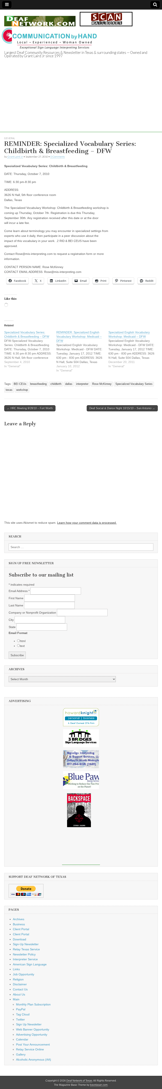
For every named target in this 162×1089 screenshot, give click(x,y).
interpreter (82, 384)
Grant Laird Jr (15, 156)
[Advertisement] (81, 102)
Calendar (22, 1039)
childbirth (55, 384)
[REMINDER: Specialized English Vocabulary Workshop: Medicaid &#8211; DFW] (82, 351)
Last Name (16, 605)
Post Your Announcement (33, 1044)
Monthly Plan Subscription (33, 1004)
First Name (16, 598)
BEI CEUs (20, 384)
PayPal (20, 1009)
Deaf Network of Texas (79, 1080)
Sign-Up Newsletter (26, 944)
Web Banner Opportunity (32, 1029)
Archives (18, 919)
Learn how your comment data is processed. (87, 522)
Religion (18, 979)
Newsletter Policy (24, 954)
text (22, 646)
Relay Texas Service (26, 949)
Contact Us (20, 989)
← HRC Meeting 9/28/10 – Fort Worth (30, 408)
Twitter (20, 1019)
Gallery (21, 1054)
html (23, 641)
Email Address (19, 591)
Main (16, 999)
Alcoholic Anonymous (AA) (33, 1059)
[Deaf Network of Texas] (40, 19)
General (9, 138)
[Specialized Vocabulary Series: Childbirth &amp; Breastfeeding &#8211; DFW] (30, 349)
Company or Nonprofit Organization (33, 612)
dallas (68, 384)
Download (19, 939)
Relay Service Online (30, 1049)
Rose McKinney (102, 384)
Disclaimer (20, 984)
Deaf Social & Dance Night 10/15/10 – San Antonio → (122, 408)
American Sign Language (30, 964)
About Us (19, 994)
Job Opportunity (23, 974)
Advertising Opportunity (31, 1034)
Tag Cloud (23, 1014)
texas (9, 389)
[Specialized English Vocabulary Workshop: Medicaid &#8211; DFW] (134, 349)
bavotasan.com (99, 1084)
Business (19, 924)
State (12, 627)
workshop (22, 389)
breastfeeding (38, 384)
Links (16, 969)
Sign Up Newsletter (29, 1024)
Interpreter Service (25, 959)
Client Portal (21, 929)
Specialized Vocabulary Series (134, 384)
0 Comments (57, 156)
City (12, 619)
